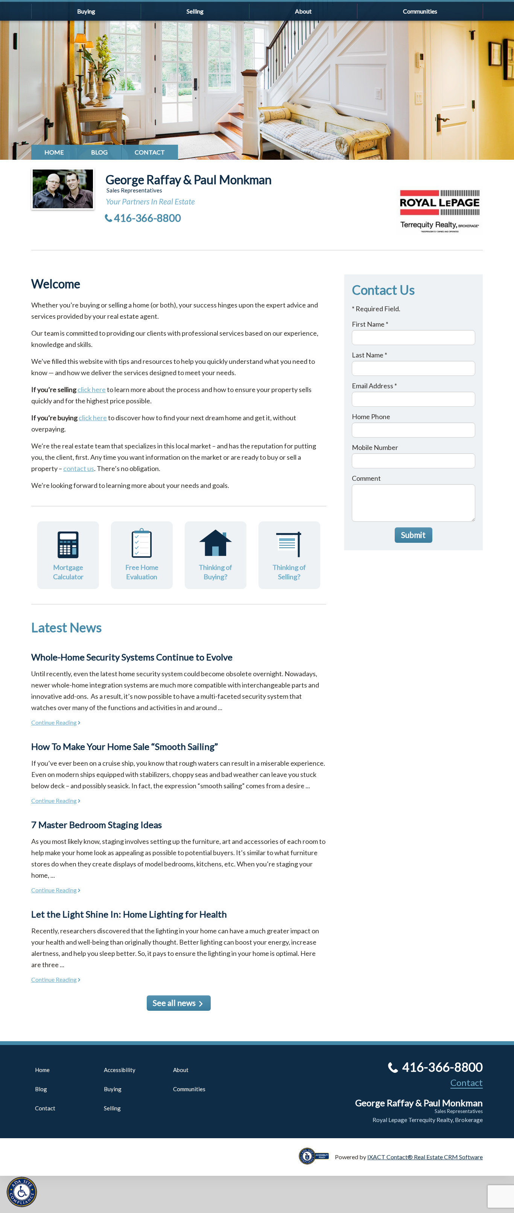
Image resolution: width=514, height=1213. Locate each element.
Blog (99, 152)
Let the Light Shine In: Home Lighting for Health (129, 914)
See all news (174, 1002)
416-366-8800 (147, 218)
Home (54, 152)
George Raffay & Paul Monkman (189, 179)
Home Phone (371, 416)
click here (92, 389)
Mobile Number (375, 447)
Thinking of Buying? (215, 572)
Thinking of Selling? (289, 572)
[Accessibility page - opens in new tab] (316, 1161)
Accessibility (119, 1069)
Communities (420, 11)
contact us (78, 468)
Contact (150, 152)
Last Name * (369, 355)
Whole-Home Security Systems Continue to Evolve (132, 656)
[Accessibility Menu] (22, 1192)
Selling (195, 11)
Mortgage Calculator (68, 572)
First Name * (370, 324)
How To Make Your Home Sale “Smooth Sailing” (124, 746)
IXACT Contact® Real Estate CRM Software (425, 1156)
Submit (413, 534)
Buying (86, 11)
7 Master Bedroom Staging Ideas (96, 824)
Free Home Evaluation (141, 572)
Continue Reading (54, 722)
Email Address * (374, 386)
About (303, 11)
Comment (366, 478)
